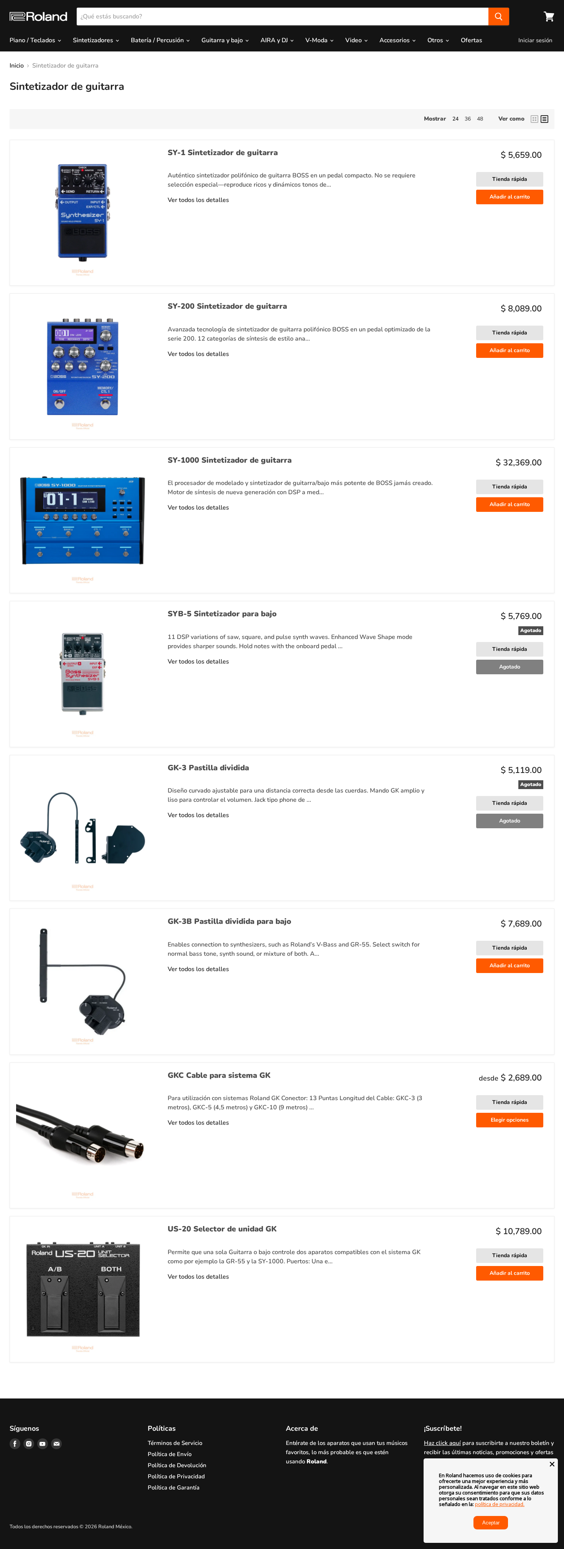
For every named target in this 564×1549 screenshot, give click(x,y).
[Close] (552, 1464)
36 (468, 118)
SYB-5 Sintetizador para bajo (222, 614)
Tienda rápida (509, 179)
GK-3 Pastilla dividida (208, 768)
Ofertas (471, 40)
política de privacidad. (499, 1504)
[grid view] (534, 119)
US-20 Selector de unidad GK (222, 1229)
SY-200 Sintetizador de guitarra (227, 306)
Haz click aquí (442, 1443)
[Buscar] (498, 16)
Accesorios (395, 40)
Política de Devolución (177, 1465)
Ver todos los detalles (198, 200)
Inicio (17, 65)
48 (480, 118)
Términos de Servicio (175, 1443)
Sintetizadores (94, 40)
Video (354, 40)
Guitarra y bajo (222, 40)
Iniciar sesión (535, 40)
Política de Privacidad (176, 1476)
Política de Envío (169, 1454)
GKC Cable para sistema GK (219, 1075)
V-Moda (317, 40)
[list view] (544, 119)
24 (455, 118)
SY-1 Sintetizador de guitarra (223, 152)
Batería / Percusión (158, 40)
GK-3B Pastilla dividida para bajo (229, 921)
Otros (436, 40)
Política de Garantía (174, 1487)
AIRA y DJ (275, 40)
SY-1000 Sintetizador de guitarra (230, 460)
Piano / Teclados (33, 40)
